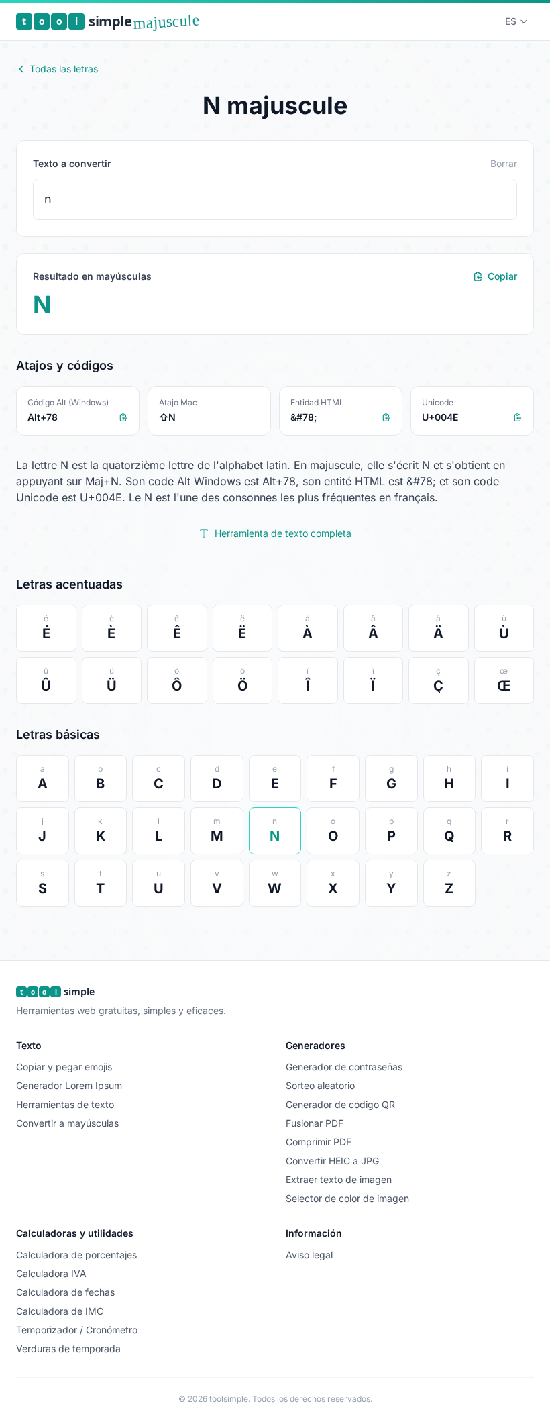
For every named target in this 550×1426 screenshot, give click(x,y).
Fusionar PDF (314, 1123)
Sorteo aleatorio (320, 1085)
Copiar (502, 276)
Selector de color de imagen (347, 1198)
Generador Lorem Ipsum (69, 1085)
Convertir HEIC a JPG (332, 1160)
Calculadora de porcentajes (76, 1254)
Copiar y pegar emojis (64, 1066)
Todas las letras (64, 68)
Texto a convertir (72, 163)
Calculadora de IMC (59, 1311)
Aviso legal (309, 1254)
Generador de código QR (340, 1104)
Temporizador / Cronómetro (77, 1329)
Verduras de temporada (68, 1348)
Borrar (503, 163)
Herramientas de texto (65, 1104)
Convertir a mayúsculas (67, 1123)
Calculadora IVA (51, 1273)
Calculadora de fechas (65, 1292)
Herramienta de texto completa (283, 533)
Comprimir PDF (318, 1142)
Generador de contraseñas (344, 1066)
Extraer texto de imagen (339, 1179)
